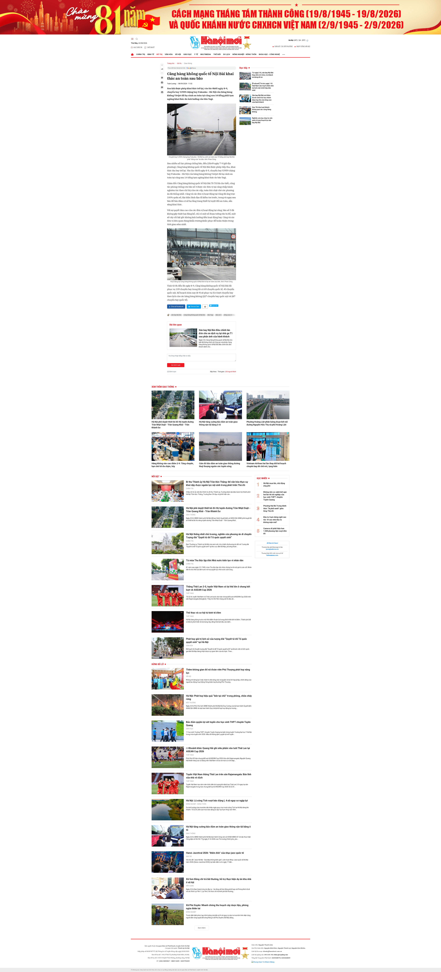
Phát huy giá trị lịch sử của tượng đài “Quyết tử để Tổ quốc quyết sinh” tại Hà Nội (216, 641)
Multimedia (205, 54)
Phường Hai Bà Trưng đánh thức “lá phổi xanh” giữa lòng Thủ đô (274, 508)
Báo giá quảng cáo (281, 955)
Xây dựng (190, 886)
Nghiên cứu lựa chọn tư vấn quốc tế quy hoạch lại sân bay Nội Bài (262, 120)
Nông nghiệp (191, 912)
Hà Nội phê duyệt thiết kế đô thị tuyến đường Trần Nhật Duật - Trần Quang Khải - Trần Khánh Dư (173, 425)
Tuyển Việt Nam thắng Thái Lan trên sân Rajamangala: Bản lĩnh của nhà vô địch (218, 776)
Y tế (196, 54)
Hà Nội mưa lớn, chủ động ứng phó (274, 484)
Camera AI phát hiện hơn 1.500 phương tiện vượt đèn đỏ (275, 531)
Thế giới (217, 54)
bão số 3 (218, 315)
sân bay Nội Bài (176, 315)
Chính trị (140, 54)
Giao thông (188, 63)
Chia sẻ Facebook (177, 306)
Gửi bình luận (175, 365)
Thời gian (221, 372)
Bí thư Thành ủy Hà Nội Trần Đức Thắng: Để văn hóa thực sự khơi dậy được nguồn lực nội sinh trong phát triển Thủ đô (217, 483)
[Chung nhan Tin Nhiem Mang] (263, 962)
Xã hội (178, 54)
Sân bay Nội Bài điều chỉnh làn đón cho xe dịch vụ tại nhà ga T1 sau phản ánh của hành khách (216, 333)
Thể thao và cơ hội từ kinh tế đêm (203, 612)
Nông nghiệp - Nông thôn (244, 54)
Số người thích (231, 372)
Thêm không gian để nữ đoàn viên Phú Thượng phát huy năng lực (218, 671)
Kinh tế (150, 54)
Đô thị (159, 54)
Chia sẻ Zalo (194, 306)
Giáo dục (187, 54)
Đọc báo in (138, 47)
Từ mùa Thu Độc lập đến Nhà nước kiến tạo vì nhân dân (214, 560)
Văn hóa (169, 54)
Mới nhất (151, 47)
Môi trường (191, 703)
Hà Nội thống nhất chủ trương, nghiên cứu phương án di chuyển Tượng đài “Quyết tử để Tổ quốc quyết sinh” (219, 536)
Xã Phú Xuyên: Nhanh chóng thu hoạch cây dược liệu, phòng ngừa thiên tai (217, 907)
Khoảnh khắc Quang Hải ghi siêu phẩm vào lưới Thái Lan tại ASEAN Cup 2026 (218, 750)
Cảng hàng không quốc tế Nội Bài (194, 315)
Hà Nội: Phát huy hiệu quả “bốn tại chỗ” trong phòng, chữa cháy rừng (219, 697)
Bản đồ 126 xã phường (284, 46)
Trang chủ (170, 63)
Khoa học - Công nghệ (269, 54)
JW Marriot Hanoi (272, 543)
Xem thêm (202, 928)
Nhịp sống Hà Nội (303, 46)
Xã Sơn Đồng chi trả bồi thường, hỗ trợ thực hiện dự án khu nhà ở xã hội (218, 881)
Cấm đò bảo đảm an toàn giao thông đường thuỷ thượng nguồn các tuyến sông (219, 464)
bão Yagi (210, 315)
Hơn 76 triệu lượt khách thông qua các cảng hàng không (261, 109)
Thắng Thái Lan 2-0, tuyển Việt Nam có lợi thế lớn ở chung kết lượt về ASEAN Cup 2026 (218, 588)
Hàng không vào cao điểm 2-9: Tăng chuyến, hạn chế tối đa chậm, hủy (173, 464)
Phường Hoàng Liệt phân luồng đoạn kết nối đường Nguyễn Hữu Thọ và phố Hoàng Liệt (267, 423)
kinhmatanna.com (272, 555)
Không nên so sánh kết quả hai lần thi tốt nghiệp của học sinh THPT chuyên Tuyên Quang (275, 496)
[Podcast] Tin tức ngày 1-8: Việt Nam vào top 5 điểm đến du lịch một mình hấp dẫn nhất (263, 87)
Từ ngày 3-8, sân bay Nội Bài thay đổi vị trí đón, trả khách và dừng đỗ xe (262, 75)
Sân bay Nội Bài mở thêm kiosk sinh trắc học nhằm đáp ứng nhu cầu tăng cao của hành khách (261, 98)
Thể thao (190, 593)
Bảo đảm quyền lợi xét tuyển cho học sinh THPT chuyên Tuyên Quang (218, 724)
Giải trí (189, 856)
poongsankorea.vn (272, 549)
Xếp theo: (213, 372)
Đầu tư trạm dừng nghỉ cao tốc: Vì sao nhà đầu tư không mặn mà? (274, 519)
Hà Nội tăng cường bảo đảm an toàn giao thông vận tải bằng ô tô (218, 423)
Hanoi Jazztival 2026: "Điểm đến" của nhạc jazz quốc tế (215, 853)
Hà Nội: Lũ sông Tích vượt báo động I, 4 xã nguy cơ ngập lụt (217, 800)
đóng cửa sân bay (229, 315)
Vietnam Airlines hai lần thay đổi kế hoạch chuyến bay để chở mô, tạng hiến (266, 464)
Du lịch (226, 54)
